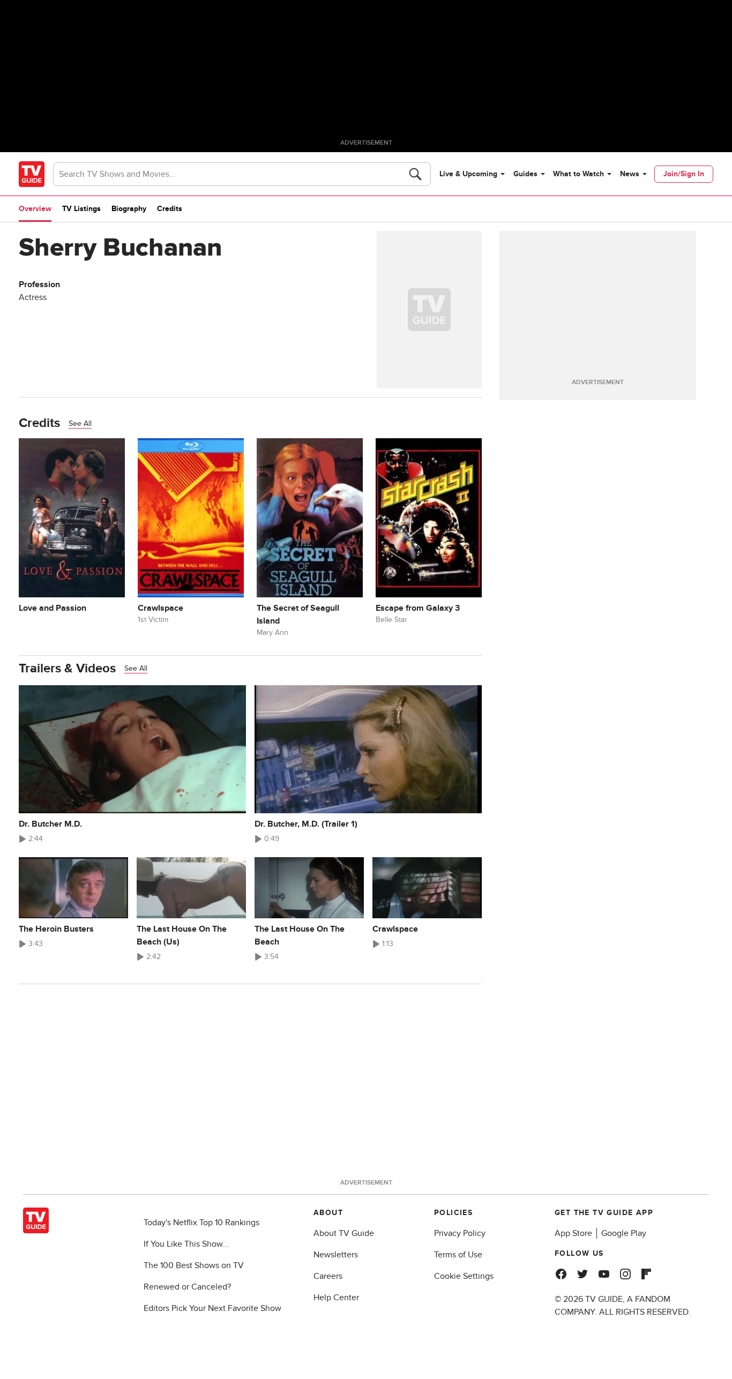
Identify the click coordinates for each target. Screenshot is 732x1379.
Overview (35, 208)
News (629, 173)
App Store (573, 1233)
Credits (169, 208)
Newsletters (335, 1254)
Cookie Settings (464, 1276)
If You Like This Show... (186, 1244)
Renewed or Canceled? (187, 1286)
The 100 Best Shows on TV (194, 1265)
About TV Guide (343, 1233)
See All (80, 423)
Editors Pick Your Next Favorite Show (212, 1308)
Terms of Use (458, 1254)
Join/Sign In (683, 173)
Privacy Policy (459, 1233)
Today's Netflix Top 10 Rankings (201, 1222)
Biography (128, 208)
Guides (525, 173)
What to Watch (578, 173)
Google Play (623, 1233)
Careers (327, 1276)
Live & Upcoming (468, 173)
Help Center (336, 1297)
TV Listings (81, 208)
